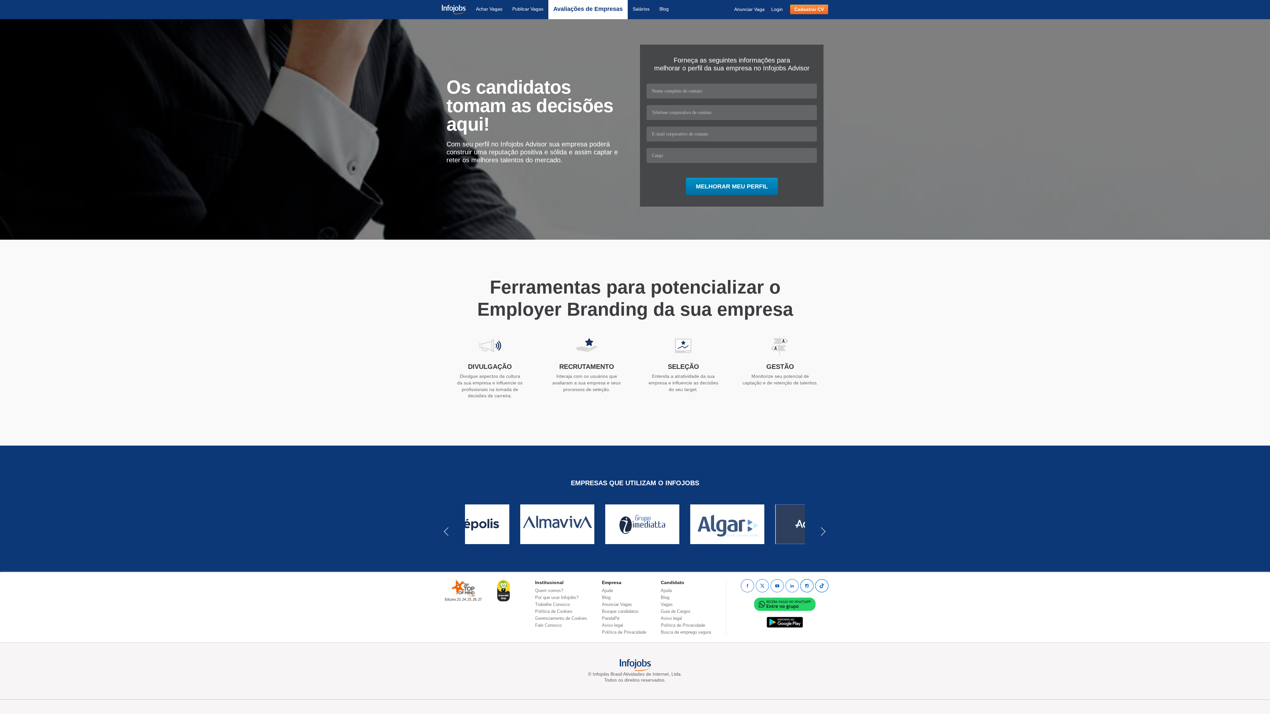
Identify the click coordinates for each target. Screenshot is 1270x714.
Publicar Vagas (527, 9)
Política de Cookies (553, 611)
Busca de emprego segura (686, 632)
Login (777, 9)
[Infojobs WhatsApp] (785, 603)
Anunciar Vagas (617, 604)
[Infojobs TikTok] (821, 585)
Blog (664, 9)
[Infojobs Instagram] (807, 585)
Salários (641, 9)
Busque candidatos (620, 611)
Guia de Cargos (676, 611)
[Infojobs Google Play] (785, 621)
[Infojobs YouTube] (777, 585)
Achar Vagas (489, 9)
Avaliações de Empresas (588, 9)
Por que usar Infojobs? (556, 597)
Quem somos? (549, 590)
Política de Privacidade (624, 632)
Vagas (667, 604)
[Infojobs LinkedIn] (792, 585)
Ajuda (607, 590)
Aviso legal (612, 625)
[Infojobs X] (762, 585)
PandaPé (610, 618)
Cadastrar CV (809, 9)
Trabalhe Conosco (552, 604)
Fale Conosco (548, 625)
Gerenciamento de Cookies (561, 618)
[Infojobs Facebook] (747, 585)
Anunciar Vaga (749, 9)
